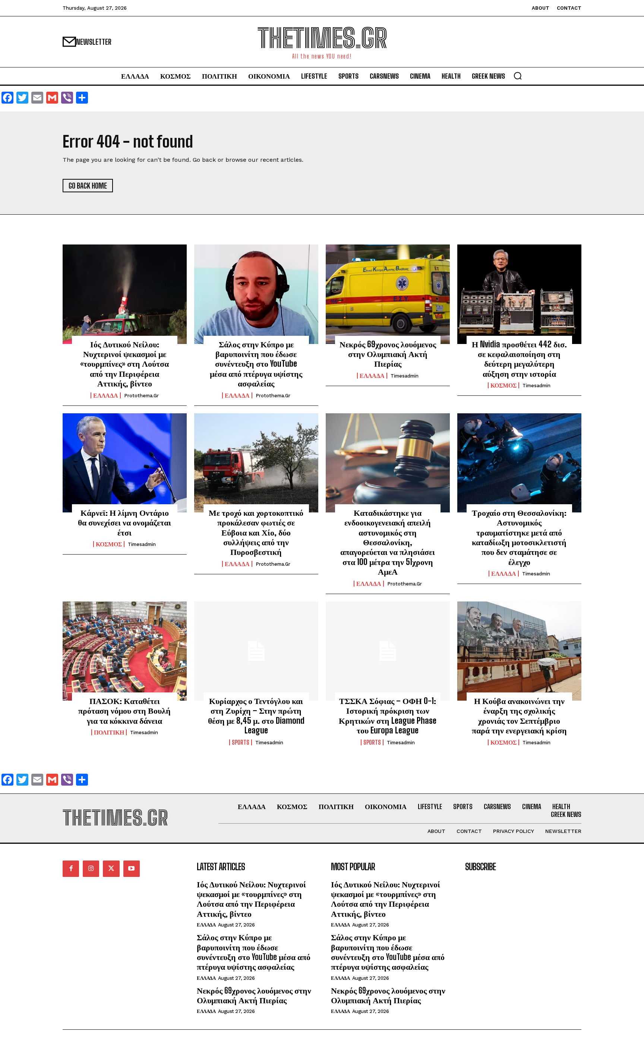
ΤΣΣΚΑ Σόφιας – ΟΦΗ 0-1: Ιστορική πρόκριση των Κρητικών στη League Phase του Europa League (387, 715)
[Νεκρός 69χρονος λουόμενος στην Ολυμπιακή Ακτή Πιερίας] (388, 294)
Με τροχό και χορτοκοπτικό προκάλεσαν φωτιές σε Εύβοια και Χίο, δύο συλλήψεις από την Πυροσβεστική (256, 532)
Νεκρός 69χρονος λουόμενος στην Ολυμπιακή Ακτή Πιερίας (388, 354)
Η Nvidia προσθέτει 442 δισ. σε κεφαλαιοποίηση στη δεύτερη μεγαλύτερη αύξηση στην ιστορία (519, 359)
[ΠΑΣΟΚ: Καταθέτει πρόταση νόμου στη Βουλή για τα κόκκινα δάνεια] (125, 651)
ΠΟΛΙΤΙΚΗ (109, 732)
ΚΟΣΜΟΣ (503, 385)
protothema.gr (141, 395)
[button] (518, 76)
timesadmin (405, 376)
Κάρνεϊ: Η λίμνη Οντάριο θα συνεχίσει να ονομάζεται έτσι (124, 522)
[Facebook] (71, 869)
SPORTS (240, 742)
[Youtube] (131, 869)
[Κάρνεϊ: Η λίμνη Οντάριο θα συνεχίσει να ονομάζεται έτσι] (125, 462)
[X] (111, 869)
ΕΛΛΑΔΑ (105, 395)
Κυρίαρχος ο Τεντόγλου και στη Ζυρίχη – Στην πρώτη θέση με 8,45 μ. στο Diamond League (256, 715)
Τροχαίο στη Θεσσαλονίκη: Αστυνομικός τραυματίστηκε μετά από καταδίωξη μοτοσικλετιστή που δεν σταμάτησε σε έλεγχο (519, 537)
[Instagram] (91, 869)
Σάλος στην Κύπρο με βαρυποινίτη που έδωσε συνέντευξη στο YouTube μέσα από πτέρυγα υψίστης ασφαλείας (256, 364)
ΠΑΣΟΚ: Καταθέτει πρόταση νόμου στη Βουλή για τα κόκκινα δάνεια (124, 711)
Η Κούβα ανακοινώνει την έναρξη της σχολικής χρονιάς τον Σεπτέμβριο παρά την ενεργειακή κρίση (519, 715)
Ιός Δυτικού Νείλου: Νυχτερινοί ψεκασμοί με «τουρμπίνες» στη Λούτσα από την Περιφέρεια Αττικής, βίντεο (124, 364)
